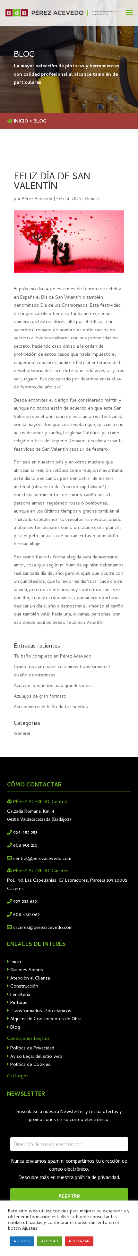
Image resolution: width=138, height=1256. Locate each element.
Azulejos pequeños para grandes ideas (53, 686)
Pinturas (18, 1003)
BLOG (40, 121)
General (93, 199)
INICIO (21, 121)
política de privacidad (97, 1177)
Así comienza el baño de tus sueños (51, 707)
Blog (14, 1027)
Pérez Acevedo (37, 199)
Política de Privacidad (31, 1048)
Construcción (23, 986)
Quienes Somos (26, 970)
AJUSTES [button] (21, 1241)
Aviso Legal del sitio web (35, 1057)
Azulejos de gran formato (40, 696)
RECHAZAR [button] (79, 1241)
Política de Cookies (29, 1065)
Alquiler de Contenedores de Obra (45, 1019)
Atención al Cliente (29, 978)
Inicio (15, 962)
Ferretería (19, 995)
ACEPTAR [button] (49, 1241)
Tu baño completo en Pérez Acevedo (52, 656)
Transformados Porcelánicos (40, 1011)
